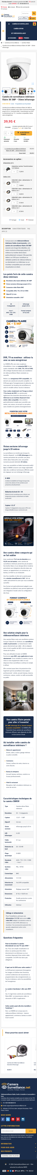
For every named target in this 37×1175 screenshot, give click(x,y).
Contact (4, 9)
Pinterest (30, 220)
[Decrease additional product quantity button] (17, 172)
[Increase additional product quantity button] (17, 171)
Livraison (11, 7)
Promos (4, 7)
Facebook (3, 1119)
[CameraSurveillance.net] (8, 15)
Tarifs (20, 128)
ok (32, 1131)
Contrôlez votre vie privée (10, 1156)
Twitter (8, 1119)
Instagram (23, 1119)
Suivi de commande (22, 7)
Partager (13, 220)
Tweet (22, 220)
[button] (3, 1055)
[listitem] (18, 1055)
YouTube (13, 1119)
